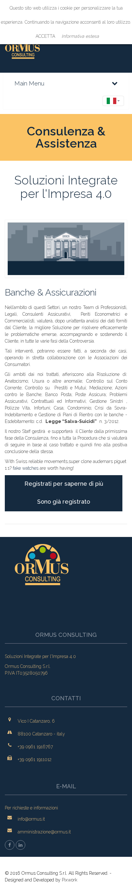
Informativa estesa (80, 36)
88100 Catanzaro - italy (41, 733)
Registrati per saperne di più (63, 483)
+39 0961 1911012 (35, 759)
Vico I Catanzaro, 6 (36, 721)
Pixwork (69, 879)
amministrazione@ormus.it (44, 831)
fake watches (25, 468)
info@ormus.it (31, 819)
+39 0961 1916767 (35, 746)
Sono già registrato (63, 501)
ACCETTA (45, 36)
